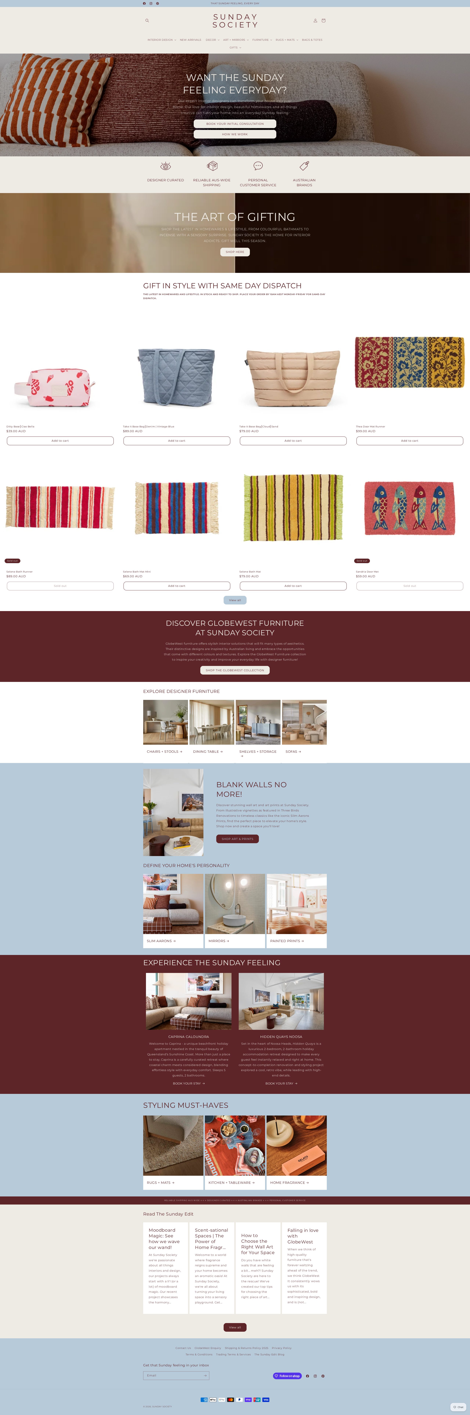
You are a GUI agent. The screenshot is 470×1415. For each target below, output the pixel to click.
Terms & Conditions (199, 1354)
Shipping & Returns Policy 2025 (246, 1348)
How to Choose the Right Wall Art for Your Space (258, 1244)
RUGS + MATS (159, 1183)
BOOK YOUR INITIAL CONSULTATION (235, 124)
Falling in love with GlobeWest (303, 1236)
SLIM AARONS (159, 941)
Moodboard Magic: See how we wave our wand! (164, 1238)
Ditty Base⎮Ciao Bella (20, 426)
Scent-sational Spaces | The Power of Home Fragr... (211, 1238)
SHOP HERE (235, 252)
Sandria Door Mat (367, 571)
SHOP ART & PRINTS (237, 839)
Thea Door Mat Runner (370, 426)
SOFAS (291, 752)
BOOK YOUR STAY (187, 1083)
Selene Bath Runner (19, 571)
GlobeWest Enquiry (208, 1348)
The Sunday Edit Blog (269, 1354)
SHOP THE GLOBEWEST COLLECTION (235, 670)
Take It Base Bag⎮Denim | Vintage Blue (148, 426)
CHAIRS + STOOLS (162, 752)
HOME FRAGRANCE (287, 1183)
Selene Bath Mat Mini (137, 571)
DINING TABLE (206, 752)
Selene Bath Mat (250, 571)
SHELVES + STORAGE (257, 752)
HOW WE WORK (235, 134)
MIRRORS (217, 941)
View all (235, 600)
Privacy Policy (282, 1348)
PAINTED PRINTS (285, 941)
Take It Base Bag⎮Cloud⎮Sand (258, 426)
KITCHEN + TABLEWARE (230, 1183)
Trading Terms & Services (233, 1354)
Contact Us (183, 1348)
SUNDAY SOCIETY (162, 1406)
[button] (147, 21)
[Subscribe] (205, 1375)
